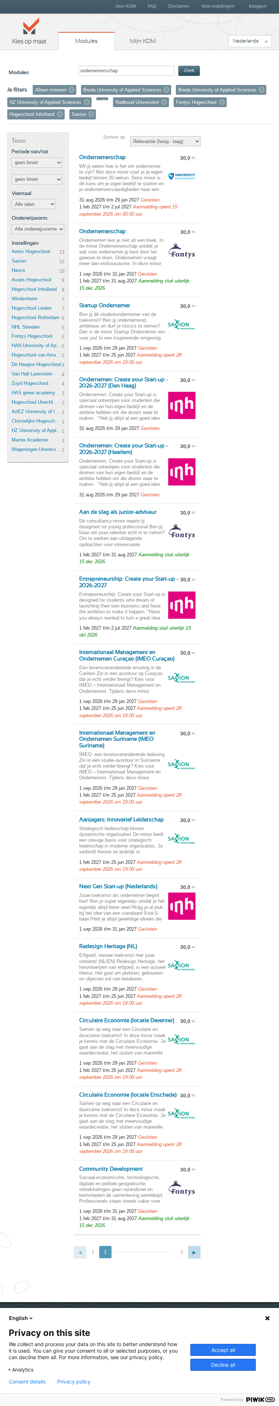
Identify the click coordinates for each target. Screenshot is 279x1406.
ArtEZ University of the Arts (37, 411)
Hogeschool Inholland (34, 289)
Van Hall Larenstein (32, 374)
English (18, 1318)
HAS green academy (33, 392)
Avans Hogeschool (31, 280)
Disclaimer (178, 6)
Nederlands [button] (246, 41)
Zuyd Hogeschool (30, 383)
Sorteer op (114, 137)
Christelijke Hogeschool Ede (37, 421)
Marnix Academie (30, 440)
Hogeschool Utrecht (32, 402)
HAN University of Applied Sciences (37, 345)
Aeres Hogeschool (31, 251)
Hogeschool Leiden (32, 308)
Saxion (19, 261)
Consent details (27, 1382)
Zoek (189, 70)
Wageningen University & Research (37, 449)
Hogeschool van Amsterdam (37, 355)
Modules (86, 41)
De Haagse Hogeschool (36, 364)
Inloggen (257, 6)
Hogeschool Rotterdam (36, 317)
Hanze (18, 270)
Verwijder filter (71, 89)
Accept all (223, 1350)
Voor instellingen (217, 6)
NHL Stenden (26, 327)
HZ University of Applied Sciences (37, 430)
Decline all (223, 1365)
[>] (194, 1252)
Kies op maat (29, 31)
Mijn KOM (143, 41)
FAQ (152, 6)
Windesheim (24, 298)
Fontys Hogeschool (32, 336)
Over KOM (126, 6)
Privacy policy (73, 1382)
